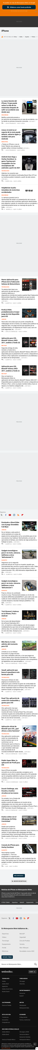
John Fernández (10, 123)
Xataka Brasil (5, 1034)
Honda (4, 948)
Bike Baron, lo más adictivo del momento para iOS (9, 644)
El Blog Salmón (23, 1017)
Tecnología (5, 170)
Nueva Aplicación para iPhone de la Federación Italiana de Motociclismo (10, 282)
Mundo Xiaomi (6, 991)
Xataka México (6, 1032)
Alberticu (8, 303)
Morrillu (9, 209)
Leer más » (32, 121)
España (27, 36)
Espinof (22, 996)
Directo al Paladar (6, 1005)
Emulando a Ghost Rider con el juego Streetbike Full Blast (10, 524)
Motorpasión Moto (24, 1008)
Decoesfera (5, 1020)
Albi (6, 866)
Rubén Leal (8, 181)
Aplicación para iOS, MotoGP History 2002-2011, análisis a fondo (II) (10, 340)
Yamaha (22, 944)
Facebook (5, 514)
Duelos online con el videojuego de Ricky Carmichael (8, 819)
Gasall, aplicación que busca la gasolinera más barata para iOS (10, 672)
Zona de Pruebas (25, 941)
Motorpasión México (25, 1039)
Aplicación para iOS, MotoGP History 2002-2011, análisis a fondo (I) (10, 368)
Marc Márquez (24, 948)
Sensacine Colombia (25, 1037)
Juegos (3, 319)
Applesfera (5, 986)
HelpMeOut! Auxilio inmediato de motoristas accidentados (10, 190)
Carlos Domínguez (11, 331)
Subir (31, 971)
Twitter (1, 514)
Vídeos (4, 937)
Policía (33, 36)
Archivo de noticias (20, 881)
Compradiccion (6, 1022)
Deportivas (15, 902)
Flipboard (22, 514)
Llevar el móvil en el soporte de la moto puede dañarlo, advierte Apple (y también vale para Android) (11, 134)
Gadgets (4, 560)
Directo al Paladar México (8, 1039)
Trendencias (5, 1017)
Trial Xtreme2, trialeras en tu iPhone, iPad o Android (10, 613)
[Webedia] (7, 972)
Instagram (14, 514)
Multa (20, 36)
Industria (4, 141)
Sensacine (22, 993)
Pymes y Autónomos (25, 1020)
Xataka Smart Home (7, 989)
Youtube (9, 514)
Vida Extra (22, 984)
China (15, 36)
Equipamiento (29, 902)
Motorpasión (23, 1005)
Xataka (4, 981)
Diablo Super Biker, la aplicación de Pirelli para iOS (10, 762)
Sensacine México (24, 1034)
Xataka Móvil (5, 984)
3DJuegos (22, 981)
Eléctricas (5, 951)
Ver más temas (7, 957)
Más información (5, 1048)
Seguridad (4, 115)
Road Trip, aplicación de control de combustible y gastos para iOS (10, 700)
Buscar (35, 964)
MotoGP (4, 345)
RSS (18, 514)
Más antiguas (19, 875)
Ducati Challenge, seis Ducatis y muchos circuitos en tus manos (9, 791)
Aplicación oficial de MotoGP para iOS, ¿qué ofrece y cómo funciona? (10, 728)
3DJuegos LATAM (24, 1032)
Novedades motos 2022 (27, 951)
